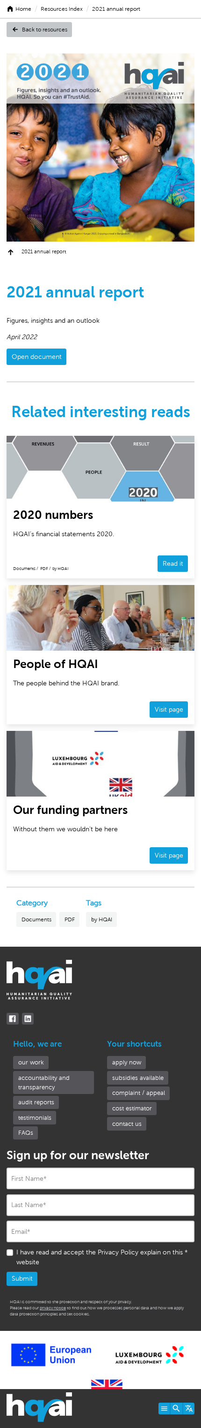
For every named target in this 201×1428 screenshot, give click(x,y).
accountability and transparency (44, 1082)
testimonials (34, 1117)
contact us (127, 1123)
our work (31, 1062)
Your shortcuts (134, 1044)
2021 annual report (116, 9)
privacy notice (53, 1308)
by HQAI (101, 919)
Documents (36, 919)
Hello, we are (37, 1044)
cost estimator (132, 1108)
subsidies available (138, 1077)
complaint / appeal (138, 1092)
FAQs (25, 1132)
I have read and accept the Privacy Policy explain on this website (102, 1257)
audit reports (36, 1102)
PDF (70, 919)
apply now (126, 1062)
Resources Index (62, 9)
